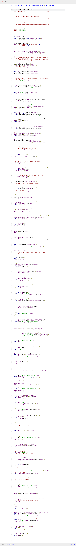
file (33, 9)
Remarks (52, 5)
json (74, 544)
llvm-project (17, 5)
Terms (13, 544)
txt (71, 544)
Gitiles (7, 544)
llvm (12, 5)
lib (48, 5)
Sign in (74, 1)
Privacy (9, 544)
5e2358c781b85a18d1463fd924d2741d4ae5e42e (31, 5)
